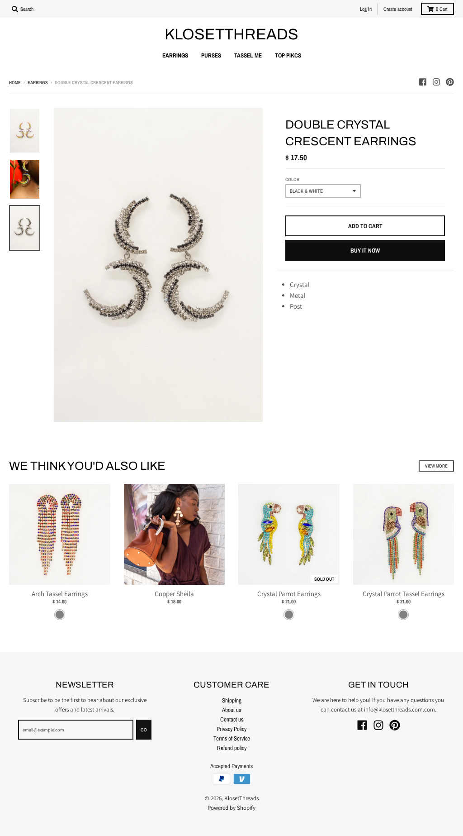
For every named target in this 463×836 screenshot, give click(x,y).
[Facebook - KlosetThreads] (423, 82)
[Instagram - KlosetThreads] (436, 82)
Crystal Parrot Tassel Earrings (403, 593)
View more (436, 466)
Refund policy (231, 748)
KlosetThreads (231, 34)
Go (144, 729)
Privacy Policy (231, 729)
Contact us (231, 719)
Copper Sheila (174, 593)
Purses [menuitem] (211, 55)
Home (15, 82)
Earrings (38, 82)
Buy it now (365, 250)
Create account (397, 9)
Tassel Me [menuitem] (248, 55)
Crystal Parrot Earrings (289, 593)
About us (231, 710)
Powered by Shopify (231, 808)
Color (292, 179)
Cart (442, 9)
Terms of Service (231, 738)
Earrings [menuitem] (175, 55)
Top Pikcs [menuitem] (288, 55)
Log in (366, 9)
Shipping (231, 700)
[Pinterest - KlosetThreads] (450, 82)
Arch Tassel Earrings (60, 593)
